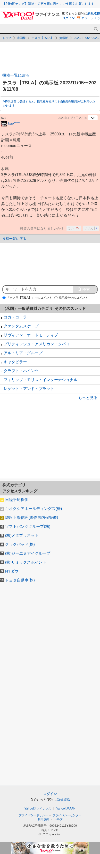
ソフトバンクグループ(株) (27, 526)
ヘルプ (58, 819)
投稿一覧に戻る (16, 75)
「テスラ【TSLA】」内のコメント (29, 297)
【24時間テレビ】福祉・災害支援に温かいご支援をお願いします (48, 4)
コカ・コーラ (15, 317)
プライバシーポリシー (33, 815)
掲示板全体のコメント (73, 297)
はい (74, 228)
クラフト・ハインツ (21, 371)
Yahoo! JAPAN (65, 808)
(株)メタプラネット (22, 535)
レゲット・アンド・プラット (29, 389)
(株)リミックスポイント (25, 562)
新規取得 (93, 13)
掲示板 (63, 38)
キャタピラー (15, 362)
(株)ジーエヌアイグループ (27, 553)
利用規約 (43, 819)
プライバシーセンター (67, 815)
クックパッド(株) (20, 544)
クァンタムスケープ (21, 326)
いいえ (91, 228)
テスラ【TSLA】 (42, 38)
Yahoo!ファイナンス (38, 808)
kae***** (14, 123)
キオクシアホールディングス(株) (33, 509)
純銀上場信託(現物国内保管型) (31, 517)
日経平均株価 (16, 500)
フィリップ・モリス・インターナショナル (40, 380)
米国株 (21, 38)
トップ (6, 38)
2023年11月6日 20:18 (72, 118)
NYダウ (11, 571)
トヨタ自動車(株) (20, 580)
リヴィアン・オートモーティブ (31, 335)
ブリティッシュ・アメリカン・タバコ (37, 344)
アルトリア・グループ (23, 353)
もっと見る (88, 398)
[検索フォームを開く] (96, 29)
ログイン (68, 18)
